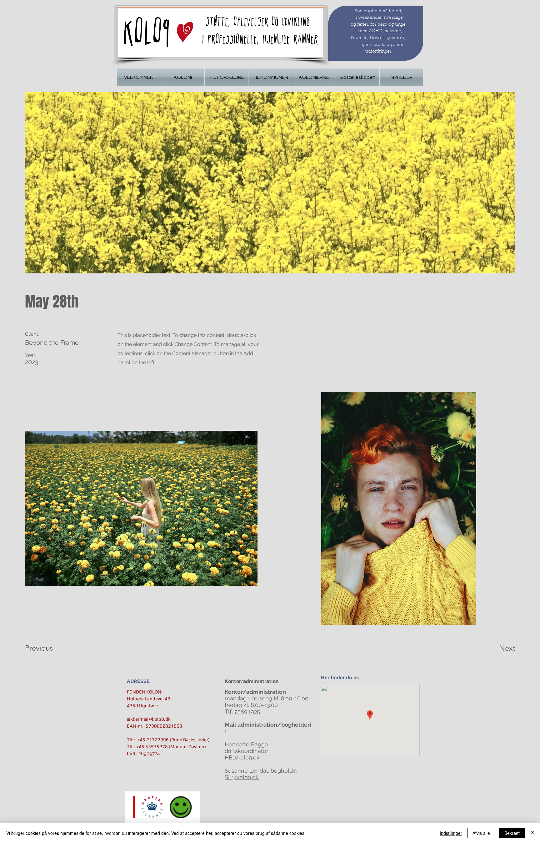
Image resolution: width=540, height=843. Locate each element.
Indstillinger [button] (451, 833)
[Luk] (532, 833)
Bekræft (512, 833)
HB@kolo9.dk (242, 757)
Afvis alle (481, 833)
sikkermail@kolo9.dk (149, 719)
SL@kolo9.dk (242, 777)
